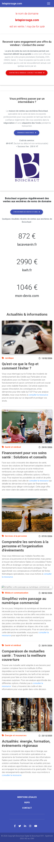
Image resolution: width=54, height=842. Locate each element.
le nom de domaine (27, 13)
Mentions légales (27, 797)
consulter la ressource (38, 395)
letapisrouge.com (27, 20)
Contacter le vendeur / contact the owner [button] (25, 73)
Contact (27, 808)
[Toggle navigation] (48, 3)
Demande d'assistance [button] (25, 133)
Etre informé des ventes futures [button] (26, 212)
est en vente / (27, 26)
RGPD (27, 802)
